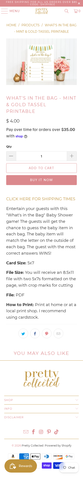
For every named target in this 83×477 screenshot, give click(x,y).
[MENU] (2, 11)
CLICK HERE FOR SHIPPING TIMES (40, 199)
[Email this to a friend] (58, 333)
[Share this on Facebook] (35, 333)
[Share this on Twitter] (23, 333)
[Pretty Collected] (41, 11)
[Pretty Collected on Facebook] (33, 432)
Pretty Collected (32, 445)
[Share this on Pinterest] (47, 333)
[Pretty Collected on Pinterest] (49, 432)
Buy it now (41, 180)
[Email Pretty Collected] (26, 432)
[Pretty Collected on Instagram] (41, 432)
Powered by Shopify (58, 445)
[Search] (66, 11)
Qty (9, 146)
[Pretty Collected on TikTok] (56, 432)
